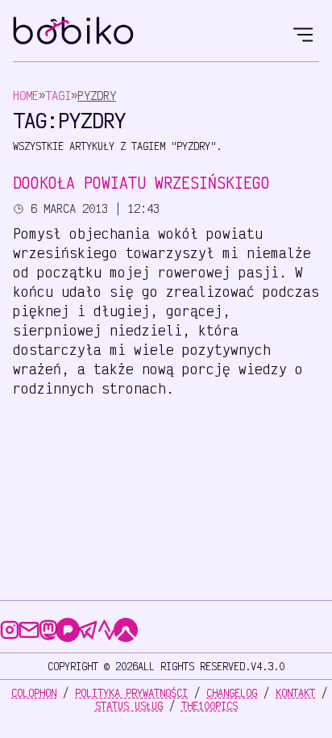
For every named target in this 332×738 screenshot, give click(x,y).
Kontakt (295, 692)
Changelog (231, 692)
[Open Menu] (303, 32)
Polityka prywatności (131, 692)
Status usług (129, 705)
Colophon (33, 692)
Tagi (58, 95)
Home (26, 95)
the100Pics (209, 705)
